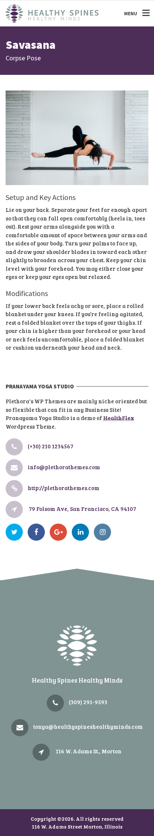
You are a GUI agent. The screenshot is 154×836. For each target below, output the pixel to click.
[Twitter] (16, 532)
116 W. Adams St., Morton (88, 751)
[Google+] (60, 532)
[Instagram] (104, 532)
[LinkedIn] (82, 532)
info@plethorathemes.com (64, 467)
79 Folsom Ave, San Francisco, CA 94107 (82, 508)
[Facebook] (38, 532)
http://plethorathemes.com (63, 488)
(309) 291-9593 (88, 702)
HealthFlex (118, 418)
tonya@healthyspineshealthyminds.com (88, 726)
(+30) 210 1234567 (50, 446)
